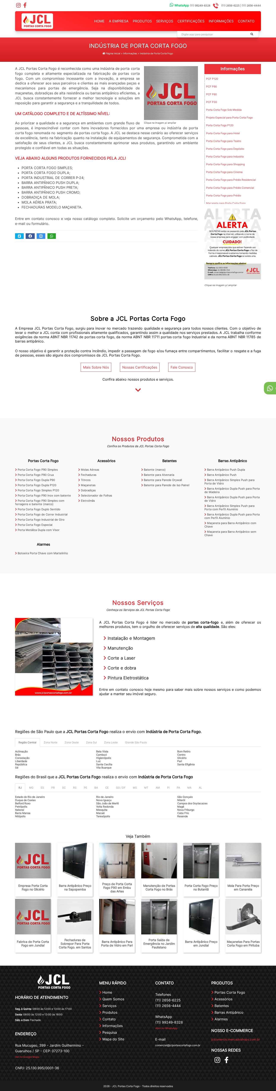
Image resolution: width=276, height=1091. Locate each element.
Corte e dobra (121, 668)
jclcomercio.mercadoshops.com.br (235, 1039)
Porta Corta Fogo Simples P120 (38, 490)
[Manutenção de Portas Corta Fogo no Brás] (159, 860)
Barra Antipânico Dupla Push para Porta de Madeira (232, 490)
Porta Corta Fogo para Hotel (223, 133)
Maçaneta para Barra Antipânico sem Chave (230, 533)
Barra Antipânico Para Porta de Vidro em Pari (117, 943)
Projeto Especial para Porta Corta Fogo (229, 117)
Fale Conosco (182, 367)
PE (85, 787)
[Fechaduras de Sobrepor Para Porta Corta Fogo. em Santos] (75, 916)
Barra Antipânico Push (221, 474)
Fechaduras (88, 474)
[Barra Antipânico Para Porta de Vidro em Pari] (117, 916)
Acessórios (106, 461)
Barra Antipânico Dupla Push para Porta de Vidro (232, 498)
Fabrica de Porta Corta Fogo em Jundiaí (33, 943)
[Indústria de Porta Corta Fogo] (171, 92)
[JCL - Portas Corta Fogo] (232, 244)
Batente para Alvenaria (158, 474)
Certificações (190, 21)
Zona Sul (91, 742)
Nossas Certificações (139, 367)
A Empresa (119, 21)
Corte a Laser (120, 658)
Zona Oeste (72, 742)
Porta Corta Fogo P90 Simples (37, 469)
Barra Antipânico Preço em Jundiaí (201, 943)
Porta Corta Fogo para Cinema (224, 172)
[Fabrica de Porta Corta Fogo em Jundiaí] (33, 916)
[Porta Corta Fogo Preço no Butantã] (201, 860)
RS (75, 787)
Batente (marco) (154, 469)
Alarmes (43, 544)
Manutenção (119, 648)
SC (64, 787)
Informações (221, 21)
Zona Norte (50, 742)
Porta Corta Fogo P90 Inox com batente (44, 495)
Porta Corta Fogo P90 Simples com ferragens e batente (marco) (39, 502)
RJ (20, 787)
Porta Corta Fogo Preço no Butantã (201, 887)
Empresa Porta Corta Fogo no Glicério (33, 887)
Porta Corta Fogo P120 (220, 125)
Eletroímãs (87, 500)
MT (146, 787)
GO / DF (120, 787)
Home (99, 21)
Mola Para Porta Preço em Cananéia (243, 887)
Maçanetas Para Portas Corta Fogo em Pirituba (243, 943)
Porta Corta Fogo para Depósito (225, 148)
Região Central (27, 742)
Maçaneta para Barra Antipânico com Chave (230, 524)
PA (178, 787)
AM (158, 787)
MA (189, 787)
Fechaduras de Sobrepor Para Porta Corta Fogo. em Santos (75, 943)
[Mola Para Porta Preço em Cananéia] (243, 860)
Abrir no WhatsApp (166, 1028)
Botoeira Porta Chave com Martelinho (42, 553)
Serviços (164, 21)
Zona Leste (111, 742)
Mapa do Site (112, 1039)
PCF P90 (211, 86)
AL (200, 787)
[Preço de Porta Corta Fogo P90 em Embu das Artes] (117, 860)
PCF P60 (211, 94)
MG (31, 787)
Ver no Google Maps (27, 1056)
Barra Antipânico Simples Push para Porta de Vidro (229, 481)
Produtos (142, 21)
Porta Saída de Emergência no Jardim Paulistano (159, 943)
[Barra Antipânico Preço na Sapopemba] (75, 860)
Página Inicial (112, 53)
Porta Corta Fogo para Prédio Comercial (230, 187)
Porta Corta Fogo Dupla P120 (36, 485)
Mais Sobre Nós (96, 367)
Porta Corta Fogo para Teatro (223, 141)
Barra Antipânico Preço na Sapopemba (75, 887)
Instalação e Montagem (130, 638)
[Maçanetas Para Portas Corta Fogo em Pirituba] (243, 916)
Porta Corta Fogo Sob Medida (224, 109)
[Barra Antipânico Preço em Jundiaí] (201, 916)
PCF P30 (211, 102)
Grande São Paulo (136, 742)
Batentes (169, 461)
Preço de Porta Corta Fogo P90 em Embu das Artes (117, 887)
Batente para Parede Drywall (162, 480)
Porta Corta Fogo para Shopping (225, 164)
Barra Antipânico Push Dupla (225, 469)
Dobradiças (88, 490)
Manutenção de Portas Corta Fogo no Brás (159, 887)
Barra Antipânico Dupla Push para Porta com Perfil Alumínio (232, 516)
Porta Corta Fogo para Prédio (223, 195)
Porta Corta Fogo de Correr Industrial (42, 514)
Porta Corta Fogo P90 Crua (35, 474)
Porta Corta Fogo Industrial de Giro (40, 519)
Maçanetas (88, 485)
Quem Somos (112, 999)
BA (96, 787)
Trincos (85, 480)
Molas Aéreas (89, 469)
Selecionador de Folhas (96, 495)
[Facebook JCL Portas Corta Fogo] (25, 6)
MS (135, 787)
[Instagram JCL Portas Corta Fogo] (18, 6)
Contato (246, 21)
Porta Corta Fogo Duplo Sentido (38, 509)
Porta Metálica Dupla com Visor (38, 530)
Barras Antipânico (232, 461)
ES (42, 787)
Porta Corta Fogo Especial (34, 524)
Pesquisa (109, 1032)
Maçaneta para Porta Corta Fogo (226, 203)
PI (168, 787)
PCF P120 (212, 78)
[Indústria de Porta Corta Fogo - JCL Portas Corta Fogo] (37, 21)
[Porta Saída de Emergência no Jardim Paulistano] (159, 916)
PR (53, 787)
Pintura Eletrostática (127, 677)
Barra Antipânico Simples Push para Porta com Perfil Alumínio (229, 507)
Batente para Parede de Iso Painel (166, 485)
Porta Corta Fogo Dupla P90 (36, 480)
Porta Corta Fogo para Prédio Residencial (231, 179)
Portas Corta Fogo (43, 461)
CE (107, 787)
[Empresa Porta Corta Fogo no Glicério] (33, 860)
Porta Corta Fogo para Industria (225, 156)
